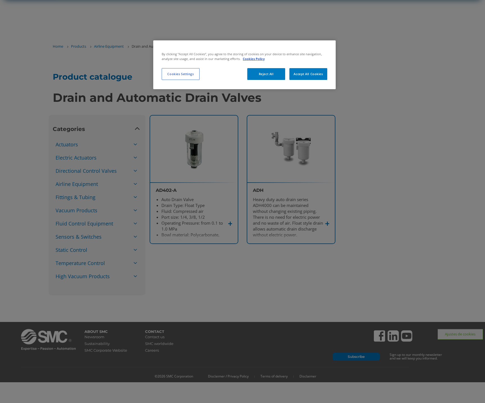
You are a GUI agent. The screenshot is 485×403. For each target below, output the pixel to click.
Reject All (266, 74)
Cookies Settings (180, 74)
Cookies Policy (254, 59)
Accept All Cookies (308, 74)
